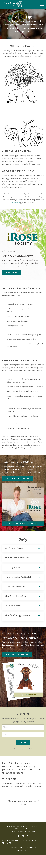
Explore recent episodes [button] (17, 479)
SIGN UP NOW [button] (11, 272)
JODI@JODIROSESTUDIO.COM (23, 831)
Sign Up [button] (22, 743)
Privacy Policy (17, 848)
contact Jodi (16, 202)
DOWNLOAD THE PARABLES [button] (17, 654)
